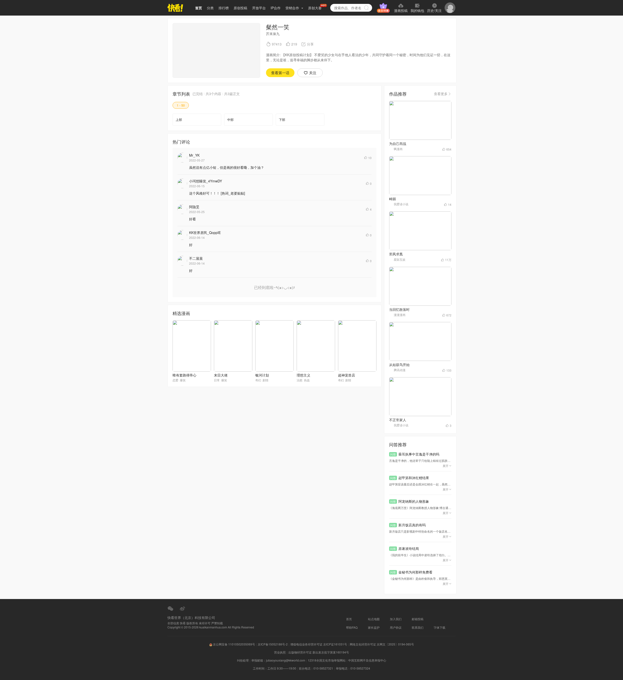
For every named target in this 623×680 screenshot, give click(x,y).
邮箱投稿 (417, 619)
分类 (210, 7)
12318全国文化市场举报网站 (327, 660)
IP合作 (276, 7)
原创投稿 (240, 7)
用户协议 (396, 627)
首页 (198, 7)
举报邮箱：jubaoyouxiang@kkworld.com (278, 660)
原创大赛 (315, 7)
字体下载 (439, 627)
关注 (312, 72)
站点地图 (374, 619)
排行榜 (224, 7)
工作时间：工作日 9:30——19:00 (274, 668)
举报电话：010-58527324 (353, 668)
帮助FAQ (351, 627)
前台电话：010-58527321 (316, 668)
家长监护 (374, 627)
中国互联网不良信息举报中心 (367, 660)
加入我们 (396, 619)
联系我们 (417, 627)
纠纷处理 (243, 660)
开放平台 (259, 7)
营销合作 (292, 7)
